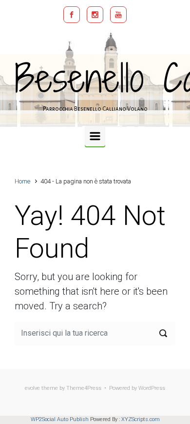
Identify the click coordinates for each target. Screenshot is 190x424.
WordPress (151, 388)
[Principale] (95, 136)
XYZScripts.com (140, 419)
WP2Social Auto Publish (60, 419)
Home (22, 181)
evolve (32, 388)
